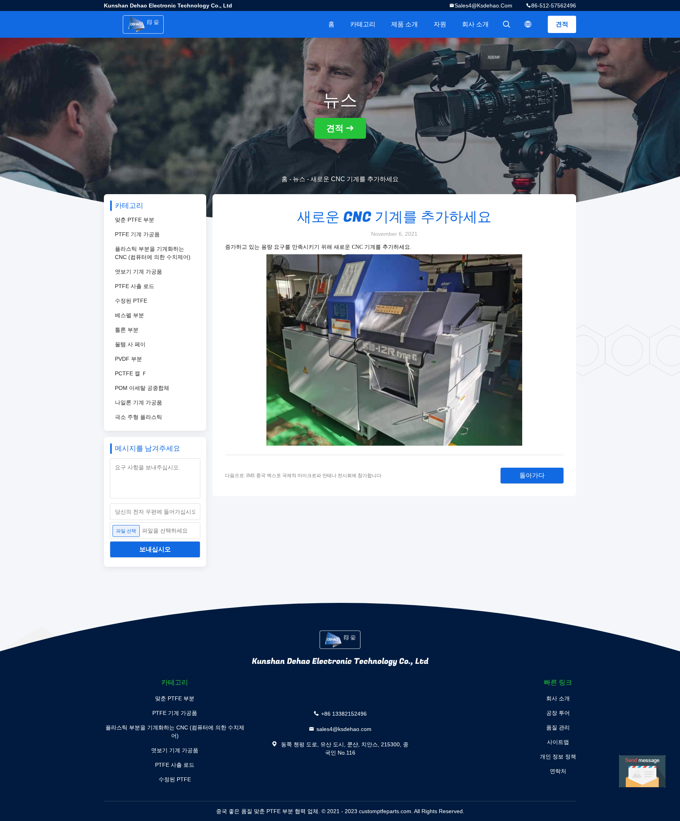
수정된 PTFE (131, 301)
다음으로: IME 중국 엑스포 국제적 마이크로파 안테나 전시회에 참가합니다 (303, 475)
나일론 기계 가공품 (138, 402)
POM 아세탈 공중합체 (142, 388)
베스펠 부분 (129, 315)
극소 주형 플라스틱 (138, 417)
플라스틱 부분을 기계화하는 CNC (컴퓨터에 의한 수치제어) (152, 253)
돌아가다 (532, 475)
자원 (440, 24)
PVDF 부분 (128, 359)
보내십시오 (155, 549)
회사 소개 (475, 24)
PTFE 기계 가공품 (137, 234)
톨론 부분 (127, 330)
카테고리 (362, 24)
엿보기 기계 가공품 (138, 271)
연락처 (558, 771)
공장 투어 (558, 713)
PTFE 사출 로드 (134, 286)
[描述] (528, 24)
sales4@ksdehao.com (483, 5)
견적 (562, 24)
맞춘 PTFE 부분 (134, 220)
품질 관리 (558, 727)
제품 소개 (404, 24)
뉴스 (299, 179)
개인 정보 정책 (558, 756)
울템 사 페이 (130, 344)
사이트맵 (558, 742)
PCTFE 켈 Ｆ (131, 373)
